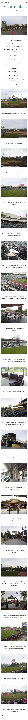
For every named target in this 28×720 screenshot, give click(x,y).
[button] (2, 2)
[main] (14, 8)
